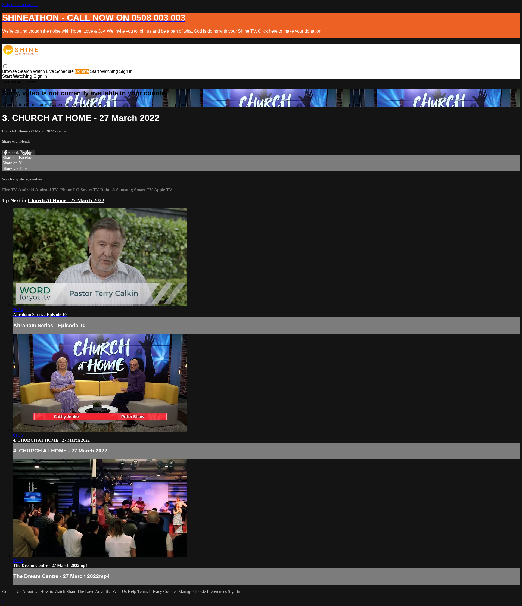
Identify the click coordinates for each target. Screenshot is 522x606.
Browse (10, 71)
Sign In (40, 76)
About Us (30, 591)
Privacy (156, 591)
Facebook (11, 152)
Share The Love (80, 591)
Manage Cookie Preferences (203, 591)
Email (29, 152)
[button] (5, 66)
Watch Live (43, 71)
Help (132, 591)
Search (25, 71)
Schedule (64, 71)
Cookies (170, 591)
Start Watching (104, 71)
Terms (143, 591)
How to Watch (52, 591)
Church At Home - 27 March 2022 (28, 131)
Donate (82, 71)
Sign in (126, 71)
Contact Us (11, 591)
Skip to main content (20, 4)
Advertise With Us (111, 591)
